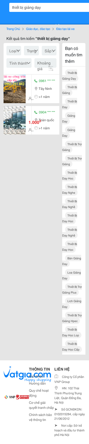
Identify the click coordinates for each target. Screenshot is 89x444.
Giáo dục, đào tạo (38, 28)
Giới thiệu (36, 376)
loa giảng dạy (71, 275)
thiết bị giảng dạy (69, 75)
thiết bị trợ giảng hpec (72, 318)
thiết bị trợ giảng (72, 147)
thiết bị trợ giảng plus (72, 289)
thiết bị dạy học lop (70, 332)
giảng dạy (68, 118)
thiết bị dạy (69, 104)
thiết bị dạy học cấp (71, 346)
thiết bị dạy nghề (69, 204)
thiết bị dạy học (69, 218)
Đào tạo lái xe (65, 28)
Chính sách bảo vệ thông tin (40, 417)
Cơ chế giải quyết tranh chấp (41, 405)
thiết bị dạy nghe (69, 189)
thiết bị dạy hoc (69, 175)
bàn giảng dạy (71, 261)
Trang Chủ (13, 28)
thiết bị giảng (69, 90)
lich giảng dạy (71, 304)
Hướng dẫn (37, 383)
